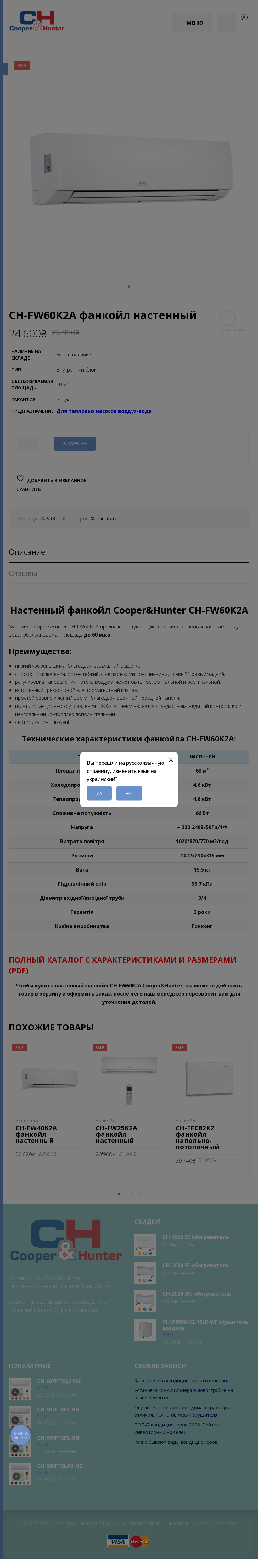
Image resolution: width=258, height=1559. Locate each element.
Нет (129, 793)
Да (99, 793)
